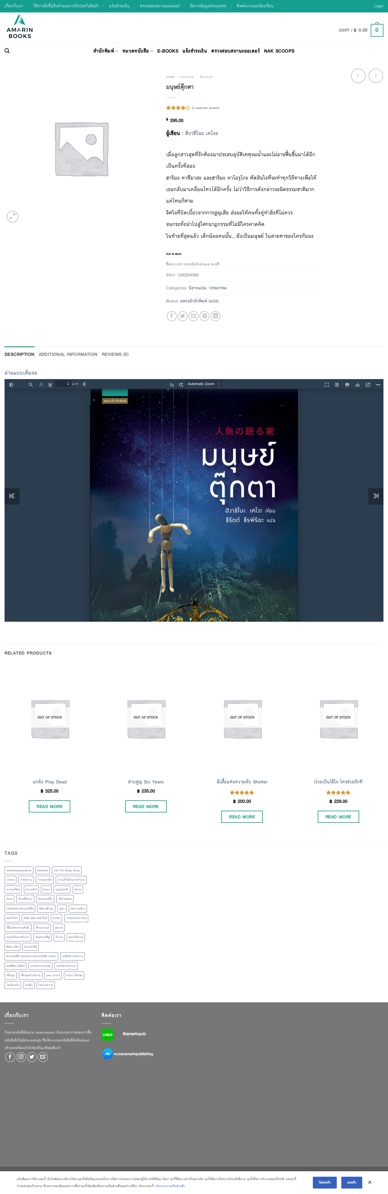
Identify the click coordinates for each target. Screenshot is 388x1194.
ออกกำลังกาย (76, 937)
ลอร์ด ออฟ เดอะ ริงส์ (35, 918)
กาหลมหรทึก (45, 879)
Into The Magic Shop (67, 870)
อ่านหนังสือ (30, 946)
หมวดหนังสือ (135, 51)
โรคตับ (29, 985)
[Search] (7, 51)
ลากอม (56, 918)
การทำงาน (26, 879)
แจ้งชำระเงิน (119, 5)
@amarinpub (134, 1033)
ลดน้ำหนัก (12, 918)
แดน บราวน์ (53, 975)
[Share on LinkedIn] (215, 316)
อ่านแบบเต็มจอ (21, 372)
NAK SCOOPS (279, 51)
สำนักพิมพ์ (103, 51)
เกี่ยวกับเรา (14, 5)
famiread (42, 870)
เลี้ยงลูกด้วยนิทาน (31, 975)
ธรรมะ (46, 889)
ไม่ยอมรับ (325, 1182)
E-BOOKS (167, 51)
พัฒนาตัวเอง (46, 908)
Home (170, 76)
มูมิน (62, 908)
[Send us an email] (43, 1057)
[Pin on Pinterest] (204, 316)
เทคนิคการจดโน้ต (40, 966)
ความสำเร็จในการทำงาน (71, 879)
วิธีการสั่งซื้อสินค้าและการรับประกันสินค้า (66, 5)
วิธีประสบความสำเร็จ (18, 927)
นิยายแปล (206, 76)
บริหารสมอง (65, 898)
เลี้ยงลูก (10, 975)
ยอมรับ (351, 1182)
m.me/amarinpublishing (133, 1054)
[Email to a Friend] (194, 316)
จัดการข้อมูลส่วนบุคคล (208, 5)
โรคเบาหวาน (45, 985)
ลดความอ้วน (78, 908)
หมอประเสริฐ (42, 937)
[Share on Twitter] (183, 316)
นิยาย (9, 898)
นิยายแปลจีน (45, 898)
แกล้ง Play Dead (50, 782)
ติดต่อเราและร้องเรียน (255, 5)
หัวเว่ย (59, 937)
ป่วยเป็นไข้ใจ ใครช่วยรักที (338, 782)
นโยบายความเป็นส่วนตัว (170, 1186)
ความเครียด (13, 889)
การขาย (10, 879)
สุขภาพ (59, 927)
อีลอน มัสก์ (12, 946)
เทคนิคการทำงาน (66, 966)
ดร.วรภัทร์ (31, 889)
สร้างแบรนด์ (42, 927)
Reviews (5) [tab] (115, 354)
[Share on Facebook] (172, 316)
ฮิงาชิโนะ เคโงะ (201, 133)
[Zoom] (12, 217)
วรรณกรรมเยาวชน (76, 918)
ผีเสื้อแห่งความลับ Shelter (242, 782)
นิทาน (78, 889)
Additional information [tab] (68, 354)
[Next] (383, 751)
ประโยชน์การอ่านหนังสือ (19, 908)
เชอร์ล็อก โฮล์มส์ (15, 966)
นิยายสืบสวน (25, 898)
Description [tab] (20, 354)
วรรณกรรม (187, 76)
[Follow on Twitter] (32, 1057)
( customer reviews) (205, 107)
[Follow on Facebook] (10, 1057)
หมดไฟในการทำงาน (17, 937)
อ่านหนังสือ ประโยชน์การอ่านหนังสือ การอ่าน (31, 956)
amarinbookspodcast (19, 870)
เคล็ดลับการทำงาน (72, 956)
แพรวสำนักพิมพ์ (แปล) (199, 300)
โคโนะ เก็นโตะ (74, 975)
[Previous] (4, 751)
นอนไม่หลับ (62, 889)
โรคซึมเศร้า (12, 985)
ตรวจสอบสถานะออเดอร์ (160, 5)
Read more (49, 806)
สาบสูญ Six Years (146, 782)
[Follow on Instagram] (21, 1057)
